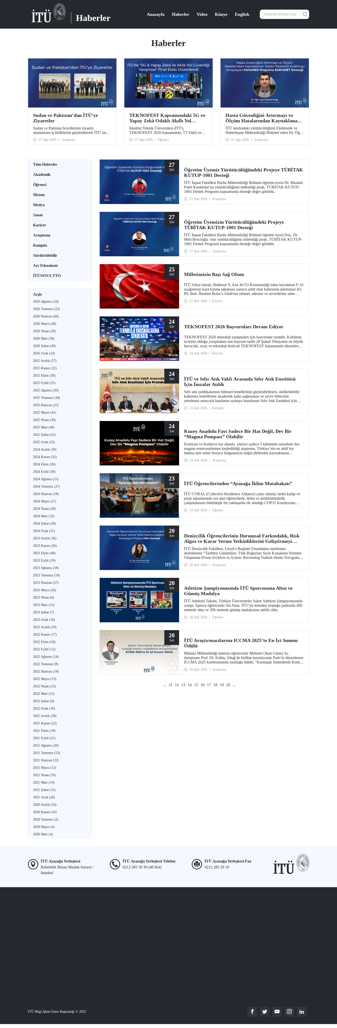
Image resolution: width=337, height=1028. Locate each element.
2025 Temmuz (46, 398)
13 (183, 685)
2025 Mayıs (44, 412)
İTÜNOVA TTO (47, 276)
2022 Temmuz (45, 664)
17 (209, 685)
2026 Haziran (46, 316)
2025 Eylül (44, 383)
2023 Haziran (46, 583)
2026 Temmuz (46, 309)
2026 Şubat (44, 346)
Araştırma (41, 235)
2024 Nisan (44, 509)
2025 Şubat (44, 435)
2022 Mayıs (44, 679)
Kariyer (39, 225)
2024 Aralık (44, 449)
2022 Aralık (44, 627)
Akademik (42, 174)
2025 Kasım (45, 368)
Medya (39, 205)
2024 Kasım (45, 457)
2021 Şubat (44, 790)
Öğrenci (39, 185)
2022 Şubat (43, 701)
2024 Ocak (44, 531)
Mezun (39, 195)
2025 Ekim (44, 375)
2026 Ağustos (46, 301)
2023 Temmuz (46, 575)
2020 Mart (43, 834)
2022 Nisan (44, 686)
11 (170, 685)
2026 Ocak (44, 353)
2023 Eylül (44, 560)
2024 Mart (44, 516)
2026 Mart (44, 338)
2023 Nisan (43, 597)
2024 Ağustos (46, 479)
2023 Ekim (44, 553)
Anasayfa (156, 14)
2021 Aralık (44, 716)
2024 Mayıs (44, 501)
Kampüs (40, 245)
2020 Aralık (44, 805)
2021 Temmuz (46, 753)
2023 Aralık (44, 538)
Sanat (38, 215)
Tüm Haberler (45, 164)
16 (203, 685)
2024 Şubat (44, 523)
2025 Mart (44, 427)
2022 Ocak (44, 708)
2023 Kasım (45, 546)
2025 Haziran (46, 405)
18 (215, 685)
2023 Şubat (43, 612)
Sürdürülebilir (45, 255)
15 (196, 685)
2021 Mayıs (44, 768)
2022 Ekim (44, 642)
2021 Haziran (46, 760)
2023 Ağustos (46, 568)
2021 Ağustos (46, 745)
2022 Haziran (46, 671)
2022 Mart (44, 694)
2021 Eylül (44, 738)
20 (228, 685)
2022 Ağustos (46, 657)
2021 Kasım (45, 723)
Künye (221, 14)
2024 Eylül (44, 472)
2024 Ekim (44, 464)
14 (190, 685)
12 (177, 685)
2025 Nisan (44, 420)
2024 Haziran (46, 494)
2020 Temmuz (45, 819)
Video (202, 14)
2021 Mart (44, 782)
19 (222, 685)
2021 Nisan (44, 775)
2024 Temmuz (46, 486)
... (164, 685)
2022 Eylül (44, 649)
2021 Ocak (44, 797)
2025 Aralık (44, 361)
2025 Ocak (44, 442)
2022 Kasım (45, 634)
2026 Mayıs (44, 324)
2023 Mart (44, 605)
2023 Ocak (44, 620)
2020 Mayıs (44, 827)
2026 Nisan (44, 331)
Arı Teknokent (45, 265)
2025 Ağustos (46, 390)
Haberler (180, 14)
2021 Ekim (44, 731)
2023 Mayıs (44, 590)
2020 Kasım (45, 812)
